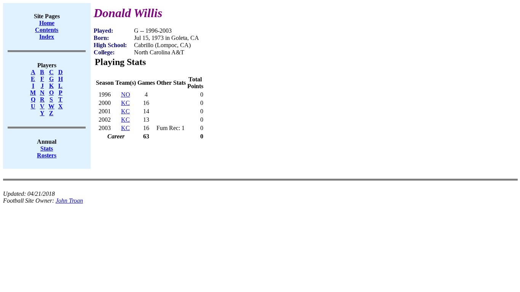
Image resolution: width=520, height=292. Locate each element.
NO (125, 94)
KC (125, 103)
